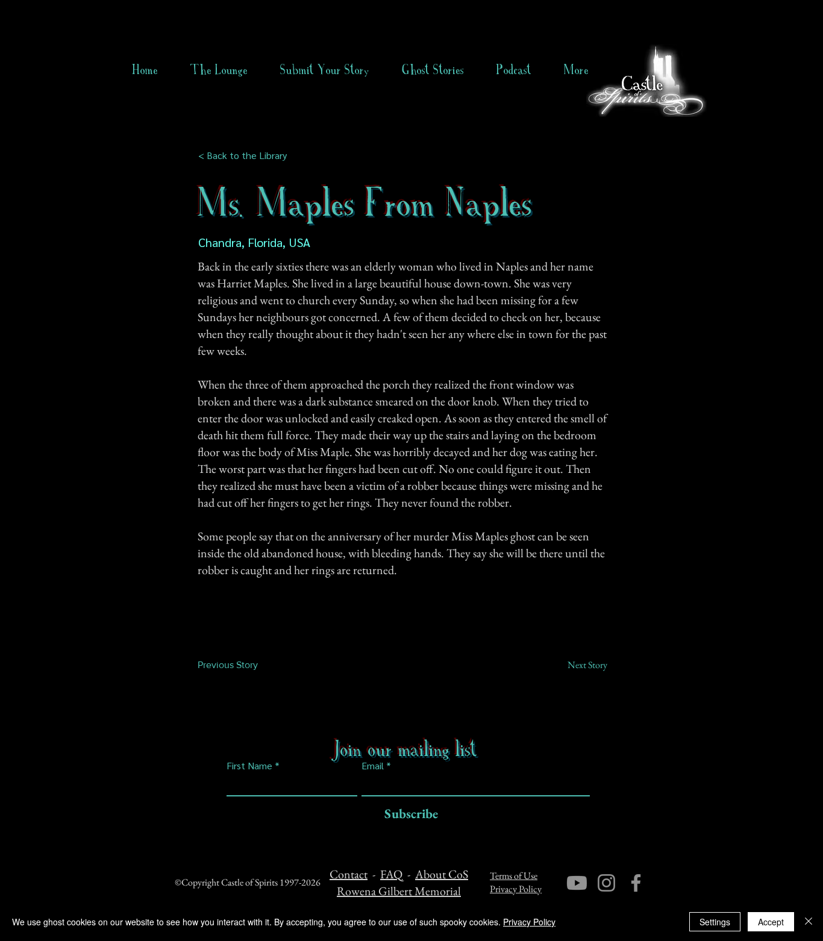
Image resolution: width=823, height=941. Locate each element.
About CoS (441, 874)
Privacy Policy (516, 889)
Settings (714, 922)
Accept (771, 922)
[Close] (808, 921)
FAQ (391, 874)
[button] (433, 70)
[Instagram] (606, 883)
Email (372, 766)
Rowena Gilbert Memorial (399, 891)
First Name (249, 766)
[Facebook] (636, 883)
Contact (349, 874)
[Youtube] (577, 883)
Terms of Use (513, 875)
